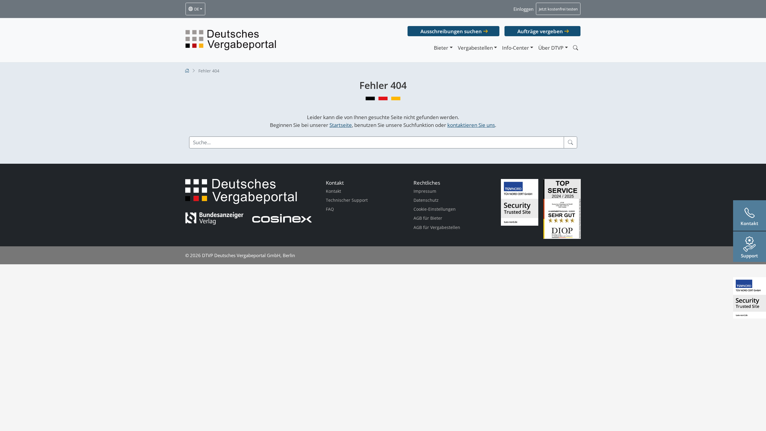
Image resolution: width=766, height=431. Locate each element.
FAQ (330, 209)
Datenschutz (426, 200)
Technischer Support (347, 200)
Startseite (340, 125)
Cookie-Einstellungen (435, 209)
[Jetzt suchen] (575, 47)
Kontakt (333, 191)
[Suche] (570, 142)
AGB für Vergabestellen (437, 227)
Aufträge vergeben (540, 31)
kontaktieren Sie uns (471, 125)
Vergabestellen (475, 47)
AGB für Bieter (428, 218)
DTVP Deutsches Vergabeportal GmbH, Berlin (248, 255)
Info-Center (515, 47)
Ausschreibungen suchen (451, 31)
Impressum (425, 191)
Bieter (441, 47)
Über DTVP (550, 47)
